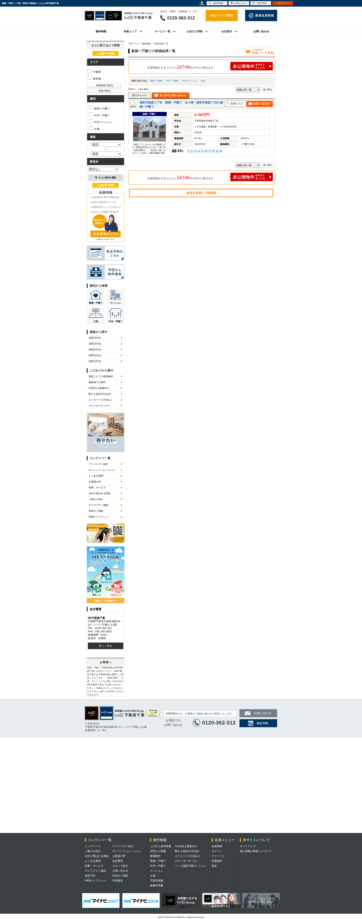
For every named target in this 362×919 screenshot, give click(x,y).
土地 (202, 80)
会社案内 (117, 860)
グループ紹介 (120, 865)
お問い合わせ (261, 31)
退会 (214, 865)
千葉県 (96, 71)
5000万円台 (95, 361)
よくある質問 (96, 475)
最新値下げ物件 (97, 382)
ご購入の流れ (96, 499)
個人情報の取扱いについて (256, 851)
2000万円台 (95, 343)
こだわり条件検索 (160, 846)
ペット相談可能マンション (191, 865)
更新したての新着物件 (101, 376)
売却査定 (117, 880)
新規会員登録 (264, 15)
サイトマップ (248, 846)
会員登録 (217, 846)
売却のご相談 (96, 511)
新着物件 (155, 855)
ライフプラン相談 (98, 505)
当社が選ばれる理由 (100, 493)
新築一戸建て (156, 80)
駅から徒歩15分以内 (100, 394)
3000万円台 (95, 349)
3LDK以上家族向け (99, 388)
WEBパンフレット (99, 516)
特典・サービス (97, 487)
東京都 (96, 78)
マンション (115, 303)
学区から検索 (158, 851)
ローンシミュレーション (102, 470)
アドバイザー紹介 (98, 464)
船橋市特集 (156, 885)
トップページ (93, 846)
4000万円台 (95, 355)
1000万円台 (95, 337)
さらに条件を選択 (107, 177)
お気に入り (240, 3)
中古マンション (190, 80)
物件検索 (101, 31)
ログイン (217, 851)
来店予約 (90, 875)
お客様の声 (95, 481)
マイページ (218, 855)
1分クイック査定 (221, 15)
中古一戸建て (172, 80)
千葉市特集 (156, 880)
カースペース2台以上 (100, 399)
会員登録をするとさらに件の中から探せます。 (181, 66)
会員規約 (217, 860)
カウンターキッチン (100, 405)
